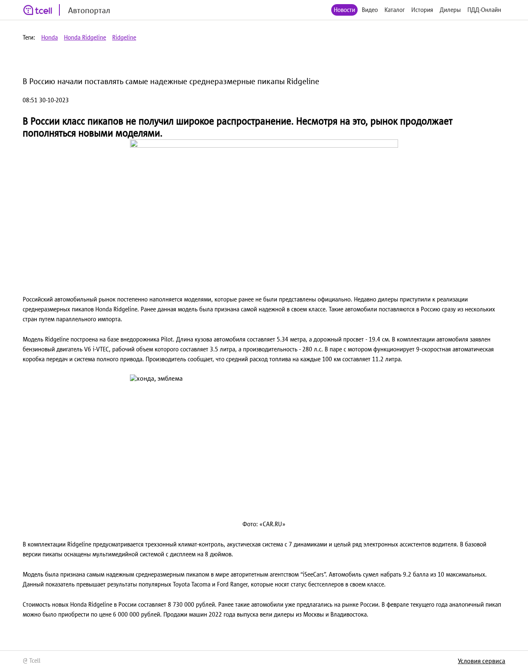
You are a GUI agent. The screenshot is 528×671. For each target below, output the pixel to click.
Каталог (394, 10)
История (422, 10)
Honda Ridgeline (85, 37)
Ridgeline (124, 37)
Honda (49, 37)
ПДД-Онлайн (484, 10)
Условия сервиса (481, 661)
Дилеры (450, 10)
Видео (370, 10)
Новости (344, 10)
